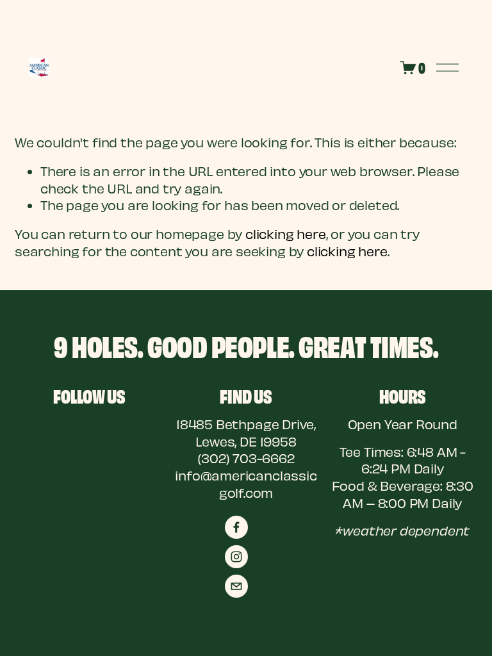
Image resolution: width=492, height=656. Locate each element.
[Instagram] (236, 556)
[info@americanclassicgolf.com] (236, 586)
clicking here (285, 234)
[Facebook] (236, 527)
